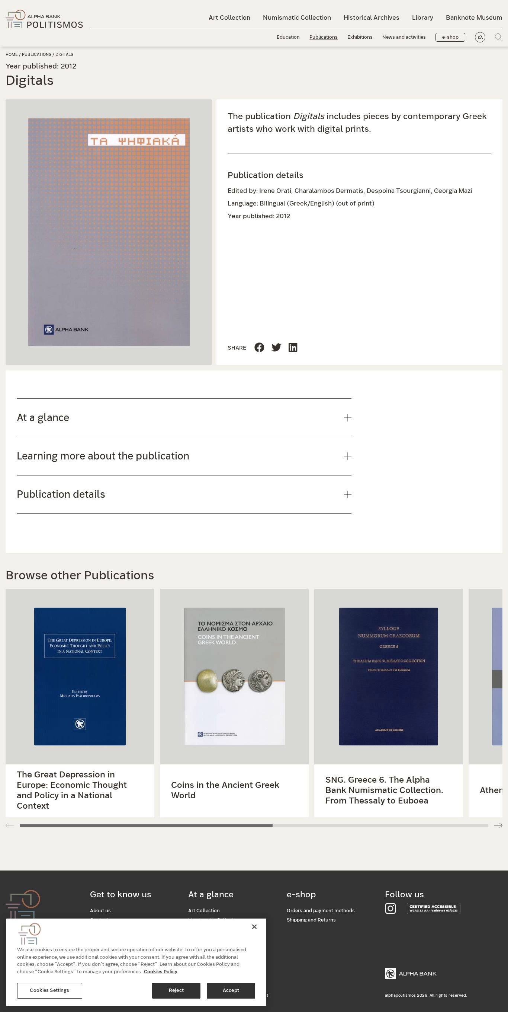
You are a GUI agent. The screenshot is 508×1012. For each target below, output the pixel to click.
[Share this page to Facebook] (259, 348)
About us (100, 910)
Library (422, 18)
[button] (498, 825)
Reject (176, 990)
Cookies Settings (49, 990)
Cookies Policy (160, 972)
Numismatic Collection (297, 18)
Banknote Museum (474, 18)
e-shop (450, 37)
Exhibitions (360, 37)
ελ (480, 37)
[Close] (254, 927)
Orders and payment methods (321, 910)
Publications (323, 37)
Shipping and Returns (311, 920)
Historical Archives (371, 18)
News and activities (404, 37)
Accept (231, 990)
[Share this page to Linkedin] (276, 348)
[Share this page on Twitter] (293, 348)
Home (12, 54)
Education (288, 37)
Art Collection (229, 18)
